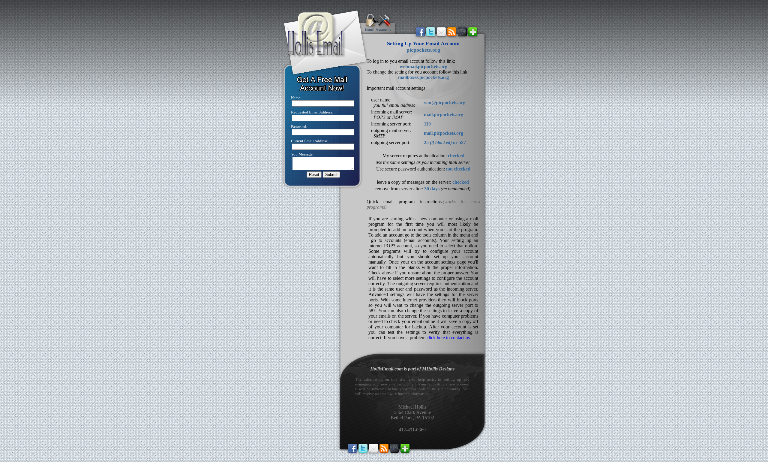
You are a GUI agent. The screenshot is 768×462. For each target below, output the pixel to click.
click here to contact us (448, 337)
